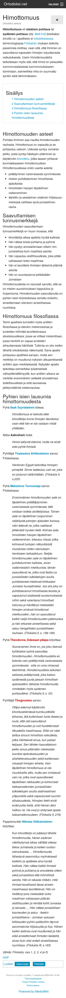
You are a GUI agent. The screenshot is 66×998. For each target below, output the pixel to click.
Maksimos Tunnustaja (25, 486)
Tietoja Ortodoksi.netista (33, 981)
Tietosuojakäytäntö (33, 978)
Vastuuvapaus (33, 985)
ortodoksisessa (43, 38)
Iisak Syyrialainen (22, 407)
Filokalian (30, 43)
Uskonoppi (22, 964)
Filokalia (39, 964)
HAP (6, 957)
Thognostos (23, 700)
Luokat (8, 964)
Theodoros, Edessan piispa (29, 640)
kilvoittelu (23, 159)
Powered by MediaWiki (34, 991)
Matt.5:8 (40, 34)
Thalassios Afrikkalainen (32, 453)
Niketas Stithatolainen (37, 821)
